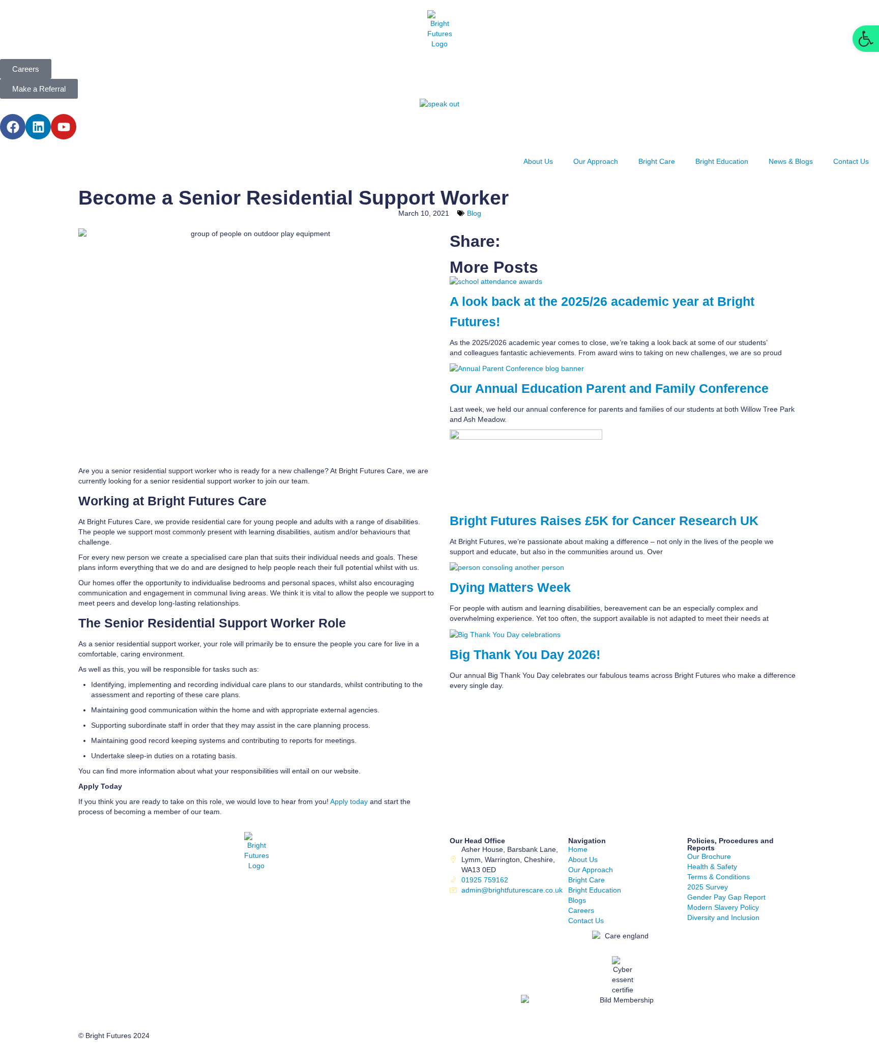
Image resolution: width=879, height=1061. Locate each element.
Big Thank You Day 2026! (525, 655)
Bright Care (656, 161)
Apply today (349, 801)
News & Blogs (791, 161)
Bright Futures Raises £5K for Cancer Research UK (604, 521)
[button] (866, 38)
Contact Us (851, 161)
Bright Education (721, 161)
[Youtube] (63, 126)
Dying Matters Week (510, 587)
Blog (474, 213)
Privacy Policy (100, 1051)
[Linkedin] (38, 126)
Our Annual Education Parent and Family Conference (613, 388)
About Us (538, 161)
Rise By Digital (177, 1051)
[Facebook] (12, 126)
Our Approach (595, 161)
